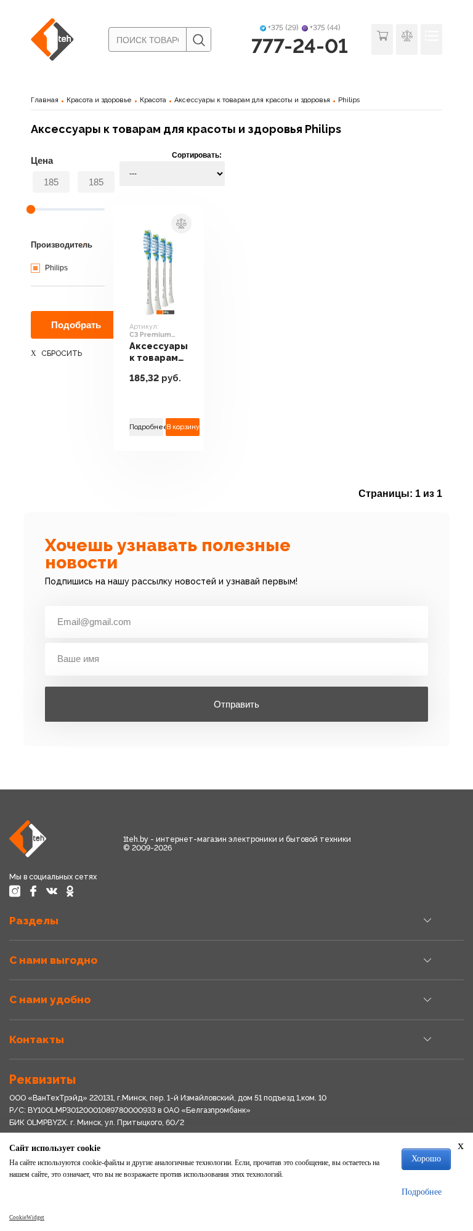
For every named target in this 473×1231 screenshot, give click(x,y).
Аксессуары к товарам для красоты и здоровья (252, 100)
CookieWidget (26, 1217)
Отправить (236, 704)
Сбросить (61, 353)
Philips (349, 100)
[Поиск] (198, 40)
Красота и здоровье (99, 100)
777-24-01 (299, 45)
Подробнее (146, 427)
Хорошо (426, 1158)
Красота (153, 100)
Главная (45, 100)
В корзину (183, 427)
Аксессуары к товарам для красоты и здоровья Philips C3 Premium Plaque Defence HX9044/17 (158, 352)
